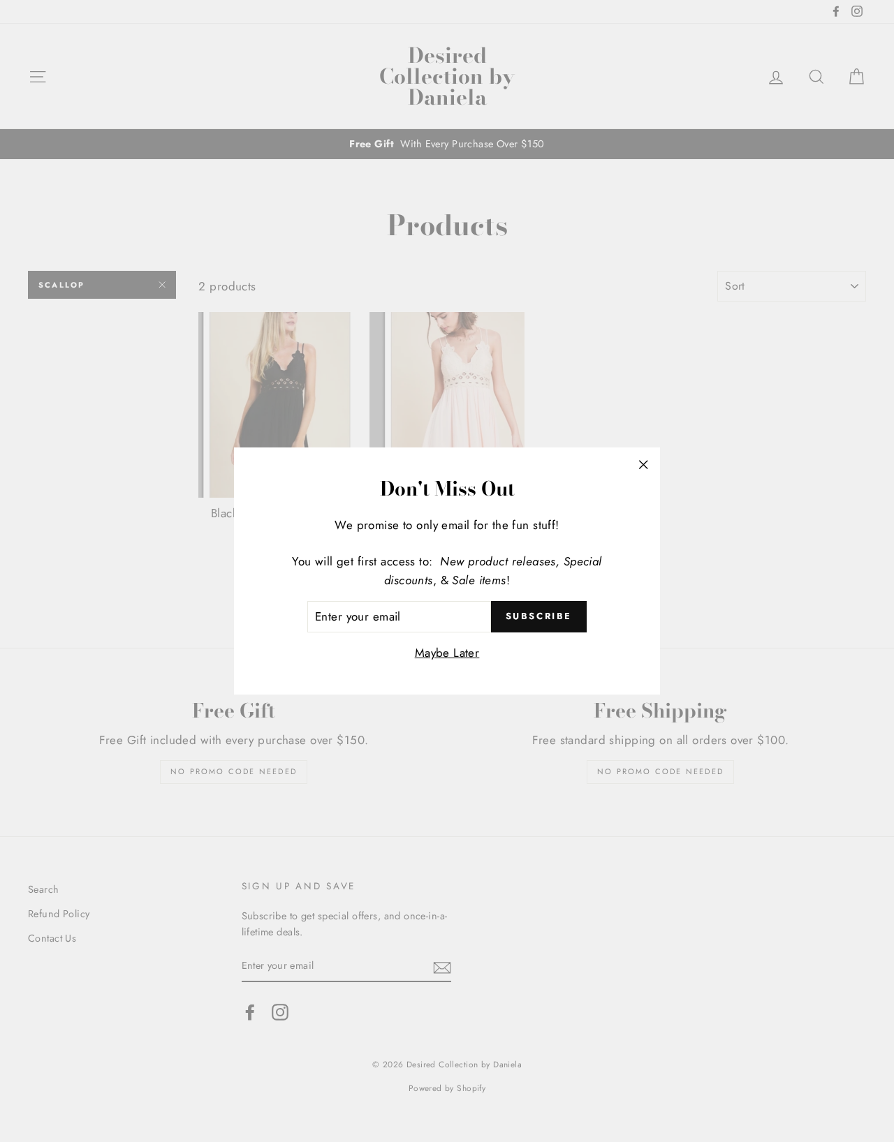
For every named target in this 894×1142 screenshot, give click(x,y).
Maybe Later (447, 652)
